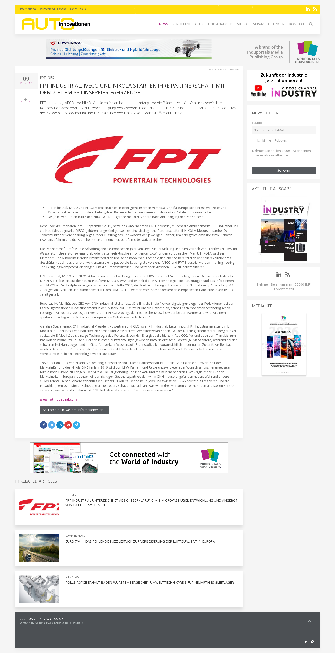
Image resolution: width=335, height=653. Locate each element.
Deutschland (47, 9)
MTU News (72, 576)
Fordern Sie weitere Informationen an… (76, 410)
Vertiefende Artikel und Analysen (203, 24)
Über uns (27, 619)
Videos (243, 24)
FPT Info (47, 77)
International (28, 9)
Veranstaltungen (269, 24)
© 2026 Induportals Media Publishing (51, 623)
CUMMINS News (75, 535)
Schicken (283, 170)
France (73, 9)
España (62, 9)
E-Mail (257, 123)
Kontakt (296, 24)
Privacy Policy (51, 619)
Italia (83, 9)
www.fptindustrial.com (58, 399)
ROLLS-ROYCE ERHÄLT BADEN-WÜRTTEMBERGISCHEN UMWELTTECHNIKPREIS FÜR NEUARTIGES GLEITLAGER (149, 582)
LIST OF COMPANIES (34, 628)
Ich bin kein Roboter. (272, 140)
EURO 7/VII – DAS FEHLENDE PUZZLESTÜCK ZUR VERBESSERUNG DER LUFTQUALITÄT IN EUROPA (140, 541)
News (163, 24)
